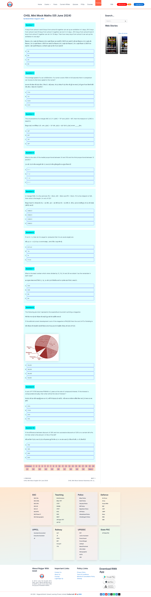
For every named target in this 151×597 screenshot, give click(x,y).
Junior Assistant (83, 535)
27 (64, 469)
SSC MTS (36, 511)
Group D (59, 543)
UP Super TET (60, 519)
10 (59, 466)
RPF (58, 541)
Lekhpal (81, 543)
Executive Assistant (39, 535)
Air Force (104, 498)
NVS (58, 514)
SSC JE (36, 509)
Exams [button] (47, 4)
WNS (80, 594)
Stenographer (83, 551)
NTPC (58, 538)
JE (34, 538)
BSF (103, 506)
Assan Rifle (105, 503)
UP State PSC (105, 533)
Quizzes (75, 4)
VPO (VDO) (82, 549)
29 (77, 469)
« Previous (28, 466)
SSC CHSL (36, 501)
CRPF (103, 511)
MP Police (82, 506)
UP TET (58, 522)
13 (69, 466)
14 (72, 466)
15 (76, 466)
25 (52, 469)
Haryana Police (83, 503)
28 (71, 469)
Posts (55, 4)
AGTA (80, 554)
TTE (58, 546)
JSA (80, 557)
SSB (111, 4)
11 (62, 466)
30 (83, 469)
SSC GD (36, 506)
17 (83, 466)
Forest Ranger (83, 541)
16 (79, 466)
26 (58, 469)
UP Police (81, 511)
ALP (58, 533)
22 (33, 469)
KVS (58, 511)
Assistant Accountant (39, 533)
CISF (103, 509)
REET (58, 517)
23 (39, 469)
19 (89, 466)
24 (46, 469)
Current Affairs (65, 4)
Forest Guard (82, 538)
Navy (103, 514)
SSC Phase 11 (37, 514)
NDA (103, 517)
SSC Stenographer (39, 517)
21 (27, 469)
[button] (50, 4)
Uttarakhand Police (84, 514)
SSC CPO (36, 503)
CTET (58, 503)
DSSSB (58, 506)
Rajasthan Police (83, 509)
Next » (91, 469)
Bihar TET (59, 501)
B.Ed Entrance (60, 498)
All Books (98, 4)
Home (40, 4)
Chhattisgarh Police (84, 517)
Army (103, 501)
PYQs (82, 4)
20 (93, 466)
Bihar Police (82, 498)
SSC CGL (36, 498)
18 (86, 466)
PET (80, 533)
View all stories (122, 33)
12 (66, 466)
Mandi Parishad (83, 546)
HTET (58, 509)
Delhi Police (82, 501)
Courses (90, 4)
